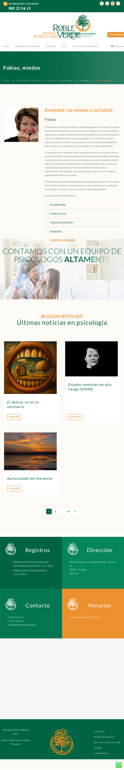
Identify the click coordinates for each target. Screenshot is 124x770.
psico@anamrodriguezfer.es (21, 624)
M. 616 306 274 (15, 621)
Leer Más (14, 416)
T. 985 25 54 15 (15, 617)
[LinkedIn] (107, 3)
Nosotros (51, 46)
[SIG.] (75, 511)
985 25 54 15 (19, 8)
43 (68, 511)
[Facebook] (102, 3)
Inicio (6, 46)
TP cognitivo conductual (86, 46)
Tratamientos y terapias (27, 46)
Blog (64, 46)
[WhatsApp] (118, 3)
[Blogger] (113, 3)
